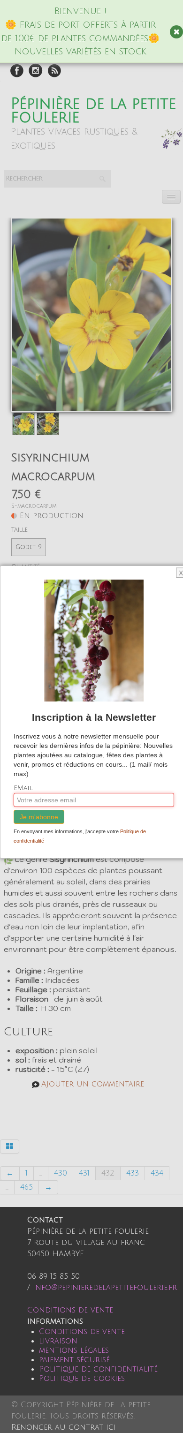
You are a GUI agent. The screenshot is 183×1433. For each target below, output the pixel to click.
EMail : (25, 788)
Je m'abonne (39, 817)
